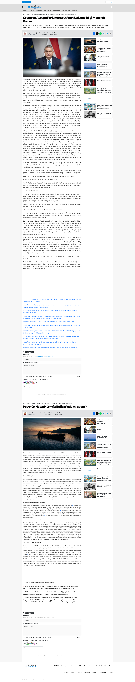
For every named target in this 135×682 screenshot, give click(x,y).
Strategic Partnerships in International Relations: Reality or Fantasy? (104, 74)
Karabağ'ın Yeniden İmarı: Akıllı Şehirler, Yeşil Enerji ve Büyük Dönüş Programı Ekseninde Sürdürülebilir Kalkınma (104, 90)
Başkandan (67, 665)
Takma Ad (26, 354)
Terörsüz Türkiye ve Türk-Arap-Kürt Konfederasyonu (104, 49)
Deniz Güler (100, 97)
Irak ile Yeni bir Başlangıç (104, 80)
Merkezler (39, 10)
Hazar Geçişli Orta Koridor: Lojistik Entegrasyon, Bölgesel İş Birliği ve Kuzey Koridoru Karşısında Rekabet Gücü (104, 106)
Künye (97, 2)
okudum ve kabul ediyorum (39, 376)
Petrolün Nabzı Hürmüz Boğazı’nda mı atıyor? (103, 40)
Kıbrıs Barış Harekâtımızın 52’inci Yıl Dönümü (104, 114)
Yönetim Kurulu (83, 665)
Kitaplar (74, 10)
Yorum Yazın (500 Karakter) (30, 362)
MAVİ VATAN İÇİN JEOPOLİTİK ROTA (102, 65)
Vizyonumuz (74, 665)
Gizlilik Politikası (103, 665)
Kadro (32, 10)
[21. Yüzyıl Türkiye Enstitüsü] (30, 666)
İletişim (101, 2)
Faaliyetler (47, 10)
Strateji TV (56, 10)
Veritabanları (66, 10)
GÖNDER (79, 376)
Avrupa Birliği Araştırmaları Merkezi (39, 14)
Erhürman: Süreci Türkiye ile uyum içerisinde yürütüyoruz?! (104, 494)
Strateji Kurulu (93, 665)
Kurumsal (25, 10)
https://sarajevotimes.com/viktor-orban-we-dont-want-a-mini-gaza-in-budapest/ (50, 347)
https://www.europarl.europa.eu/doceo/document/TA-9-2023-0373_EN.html (48, 322)
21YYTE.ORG (27, 14)
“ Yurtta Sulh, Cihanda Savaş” (103, 57)
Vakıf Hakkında (58, 665)
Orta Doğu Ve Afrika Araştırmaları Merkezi (41, 403)
